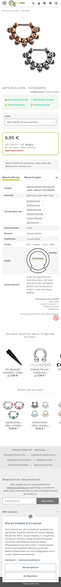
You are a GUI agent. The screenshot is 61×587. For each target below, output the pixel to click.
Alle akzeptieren (30, 567)
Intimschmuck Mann (18, 464)
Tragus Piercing (34, 218)
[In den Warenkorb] (4, 16)
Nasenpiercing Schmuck (19, 459)
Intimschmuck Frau (43, 464)
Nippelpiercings (44, 459)
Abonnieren (47, 501)
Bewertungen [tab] (32, 177)
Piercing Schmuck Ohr (15, 454)
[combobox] (30, 122)
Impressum (10, 559)
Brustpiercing (33, 201)
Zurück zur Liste (11, 10)
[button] (33, 3)
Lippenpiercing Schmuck (43, 454)
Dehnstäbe (40, 449)
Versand (29, 144)
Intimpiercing (33, 205)
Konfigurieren (30, 576)
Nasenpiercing (34, 209)
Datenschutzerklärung (29, 559)
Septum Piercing (35, 213)
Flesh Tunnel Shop (31, 583)
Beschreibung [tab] (11, 177)
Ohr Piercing (33, 222)
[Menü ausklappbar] (4, 2)
